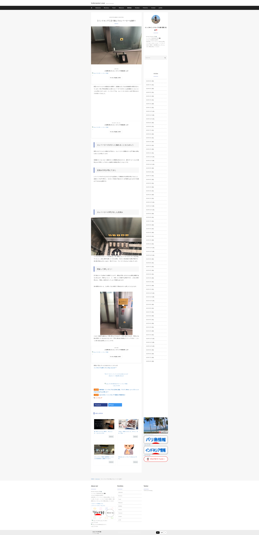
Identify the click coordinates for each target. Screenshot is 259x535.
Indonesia (98, 7)
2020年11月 (149, 342)
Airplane (137, 7)
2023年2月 (148, 240)
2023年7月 (148, 221)
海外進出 (129, 7)
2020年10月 (149, 346)
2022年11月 (149, 251)
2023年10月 (149, 209)
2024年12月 (149, 156)
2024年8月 (148, 172)
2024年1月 (148, 198)
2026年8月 (148, 81)
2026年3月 (148, 100)
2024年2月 (148, 194)
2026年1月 (148, 107)
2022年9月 (148, 259)
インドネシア (98, 398)
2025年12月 (149, 111)
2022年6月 (148, 270)
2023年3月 (148, 236)
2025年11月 (149, 115)
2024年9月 (148, 168)
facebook (98, 404)
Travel (114, 7)
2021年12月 (149, 293)
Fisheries (145, 7)
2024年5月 (148, 183)
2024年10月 (149, 164)
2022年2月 (148, 285)
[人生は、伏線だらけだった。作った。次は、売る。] (128, 424)
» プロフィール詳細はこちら (97, 503)
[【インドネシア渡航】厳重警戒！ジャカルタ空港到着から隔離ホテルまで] (104, 450)
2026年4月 (148, 96)
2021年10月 (149, 300)
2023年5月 (148, 228)
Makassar (121, 7)
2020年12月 (149, 338)
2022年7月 (148, 266)
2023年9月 (148, 213)
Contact (153, 7)
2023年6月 (148, 225)
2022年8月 (148, 262)
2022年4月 (148, 278)
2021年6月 (148, 315)
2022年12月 (149, 247)
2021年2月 (148, 331)
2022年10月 (149, 255)
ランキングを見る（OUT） (115, 77)
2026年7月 (148, 84)
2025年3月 (148, 145)
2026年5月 (148, 92)
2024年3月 (148, 191)
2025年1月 (148, 153)
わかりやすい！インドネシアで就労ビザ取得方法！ (112, 395)
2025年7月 (148, 130)
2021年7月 (148, 312)
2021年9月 (148, 304)
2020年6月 (148, 361)
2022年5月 (148, 274)
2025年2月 (148, 149)
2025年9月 (148, 122)
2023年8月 (148, 217)
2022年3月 (148, 281)
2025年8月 (148, 126)
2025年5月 (148, 138)
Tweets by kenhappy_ (148, 490)
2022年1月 (148, 289)
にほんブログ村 (116, 385)
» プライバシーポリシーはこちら (98, 505)
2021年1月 (148, 334)
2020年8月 (148, 353)
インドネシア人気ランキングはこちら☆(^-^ (105, 367)
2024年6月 (148, 179)
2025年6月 (148, 134)
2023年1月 (148, 244)
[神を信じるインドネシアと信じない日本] (128, 450)
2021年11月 (149, 297)
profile (160, 7)
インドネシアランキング (148, 434)
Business (106, 7)
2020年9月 (148, 350)
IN (157, 532)
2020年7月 (148, 357)
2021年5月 (148, 319)
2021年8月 (148, 308)
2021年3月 (148, 327)
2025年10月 (149, 119)
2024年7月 (148, 175)
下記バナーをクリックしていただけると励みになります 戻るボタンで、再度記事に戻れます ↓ (116, 375)
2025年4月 (148, 141)
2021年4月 (148, 323)
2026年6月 (148, 88)
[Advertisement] (116, 108)
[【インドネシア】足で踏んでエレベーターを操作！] (116, 45)
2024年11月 (149, 160)
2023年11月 (149, 206)
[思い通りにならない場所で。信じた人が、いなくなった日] (104, 424)
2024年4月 (148, 187)
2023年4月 (148, 232)
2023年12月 (149, 202)
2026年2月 (148, 103)
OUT (162, 532)
